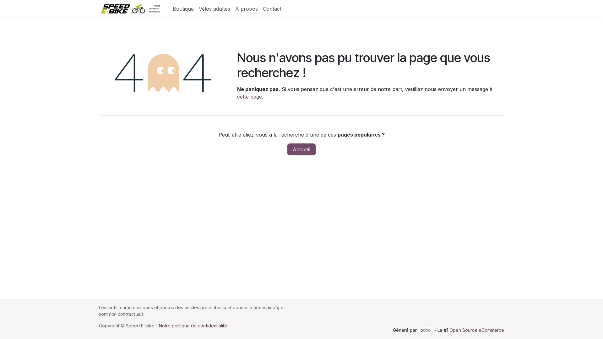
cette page (249, 97)
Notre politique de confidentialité (193, 325)
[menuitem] (183, 9)
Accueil (301, 149)
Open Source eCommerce (476, 330)
